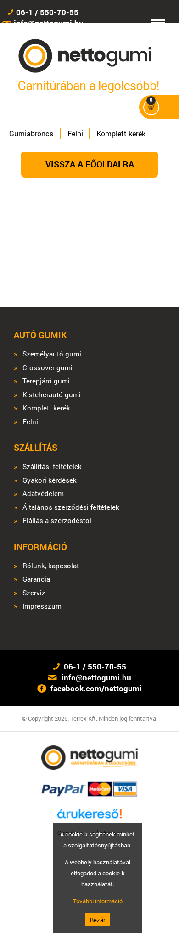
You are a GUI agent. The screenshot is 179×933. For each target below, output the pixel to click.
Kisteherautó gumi (51, 394)
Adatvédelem (43, 493)
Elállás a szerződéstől (56, 520)
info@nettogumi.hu (96, 677)
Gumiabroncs (31, 133)
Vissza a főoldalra (89, 164)
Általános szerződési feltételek (70, 507)
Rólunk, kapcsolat (50, 565)
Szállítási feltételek (52, 466)
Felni (75, 133)
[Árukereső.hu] (89, 817)
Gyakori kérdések (49, 480)
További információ (98, 901)
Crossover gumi (47, 367)
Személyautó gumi (51, 354)
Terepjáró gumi (46, 381)
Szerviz (33, 592)
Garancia (36, 579)
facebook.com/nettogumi (96, 688)
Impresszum (42, 606)
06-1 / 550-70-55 (47, 12)
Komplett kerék (120, 133)
